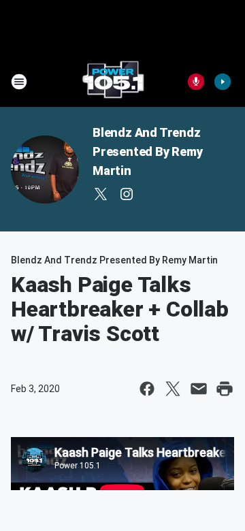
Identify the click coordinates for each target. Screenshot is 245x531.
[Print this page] (224, 388)
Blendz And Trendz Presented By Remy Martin (148, 151)
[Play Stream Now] (222, 82)
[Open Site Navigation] (19, 82)
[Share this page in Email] (198, 388)
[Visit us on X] (101, 194)
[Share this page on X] (172, 388)
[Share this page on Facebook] (147, 388)
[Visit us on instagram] (126, 194)
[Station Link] (113, 81)
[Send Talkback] (196, 82)
